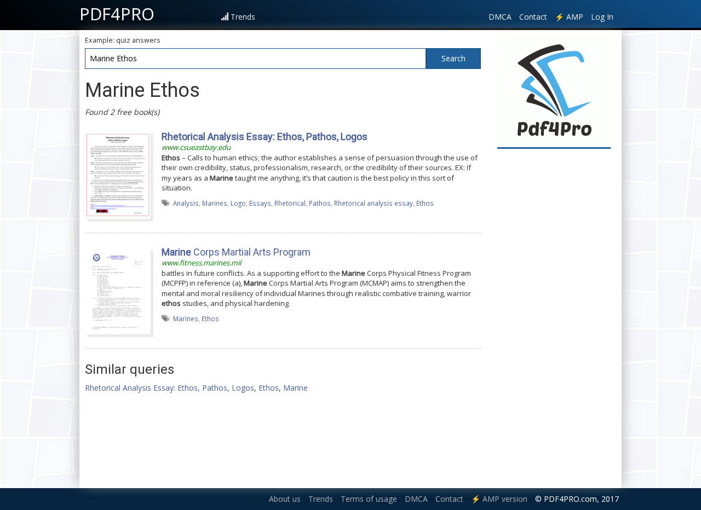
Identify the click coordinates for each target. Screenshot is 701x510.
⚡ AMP (569, 16)
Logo (238, 203)
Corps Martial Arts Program (236, 252)
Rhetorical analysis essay (373, 203)
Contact (533, 16)
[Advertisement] (554, 318)
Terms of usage (369, 499)
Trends (243, 16)
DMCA (500, 16)
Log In (602, 16)
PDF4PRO (116, 13)
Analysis (186, 203)
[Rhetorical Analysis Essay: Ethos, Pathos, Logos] (118, 174)
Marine (295, 387)
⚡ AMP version (499, 499)
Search (453, 58)
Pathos (320, 203)
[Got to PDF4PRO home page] (554, 91)
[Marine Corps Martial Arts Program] (118, 290)
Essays (260, 203)
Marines (214, 203)
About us (285, 499)
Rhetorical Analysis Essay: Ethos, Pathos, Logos (169, 387)
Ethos (425, 203)
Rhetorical (290, 203)
